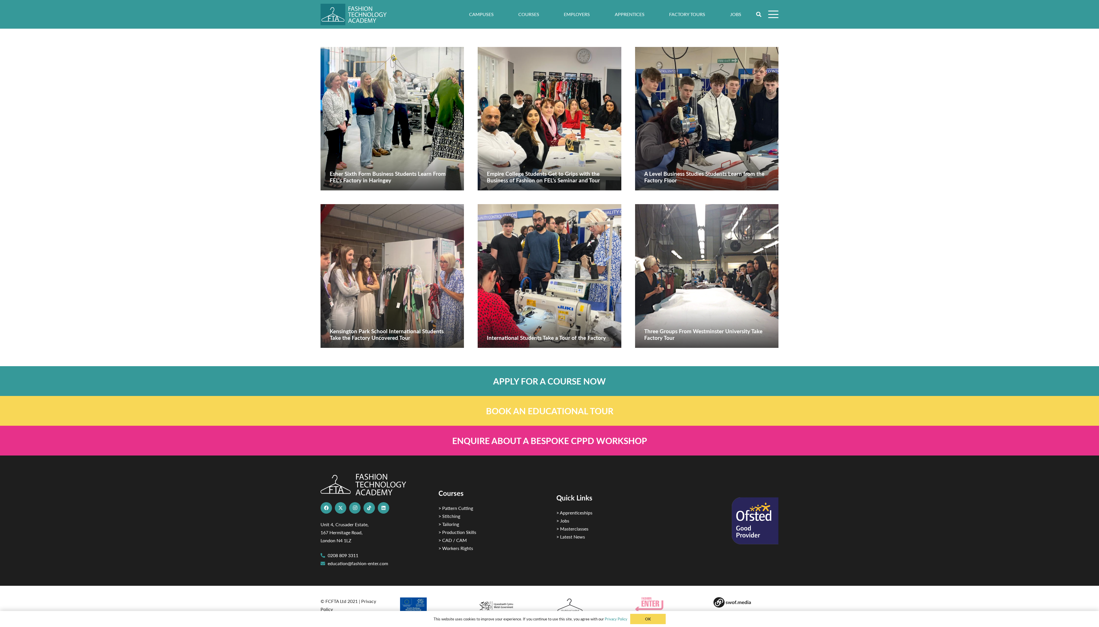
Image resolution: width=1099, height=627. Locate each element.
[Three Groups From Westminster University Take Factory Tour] (706, 276)
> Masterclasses (572, 528)
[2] (431, 606)
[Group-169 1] (745, 602)
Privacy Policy (616, 619)
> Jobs (562, 520)
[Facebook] (326, 508)
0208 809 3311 (343, 555)
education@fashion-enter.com (358, 563)
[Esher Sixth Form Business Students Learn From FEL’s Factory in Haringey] (392, 118)
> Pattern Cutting (455, 508)
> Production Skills (457, 532)
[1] (510, 604)
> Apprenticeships (574, 512)
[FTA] (358, 14)
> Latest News (570, 536)
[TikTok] (369, 508)
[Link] (549, 381)
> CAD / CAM (452, 540)
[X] (340, 508)
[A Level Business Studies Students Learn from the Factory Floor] (706, 118)
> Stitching (449, 516)
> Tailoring (448, 524)
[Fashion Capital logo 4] (588, 605)
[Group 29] (667, 604)
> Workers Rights (455, 548)
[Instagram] (355, 508)
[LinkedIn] (383, 508)
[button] (759, 14)
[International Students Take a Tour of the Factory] (549, 276)
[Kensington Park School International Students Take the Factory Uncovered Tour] (392, 276)
